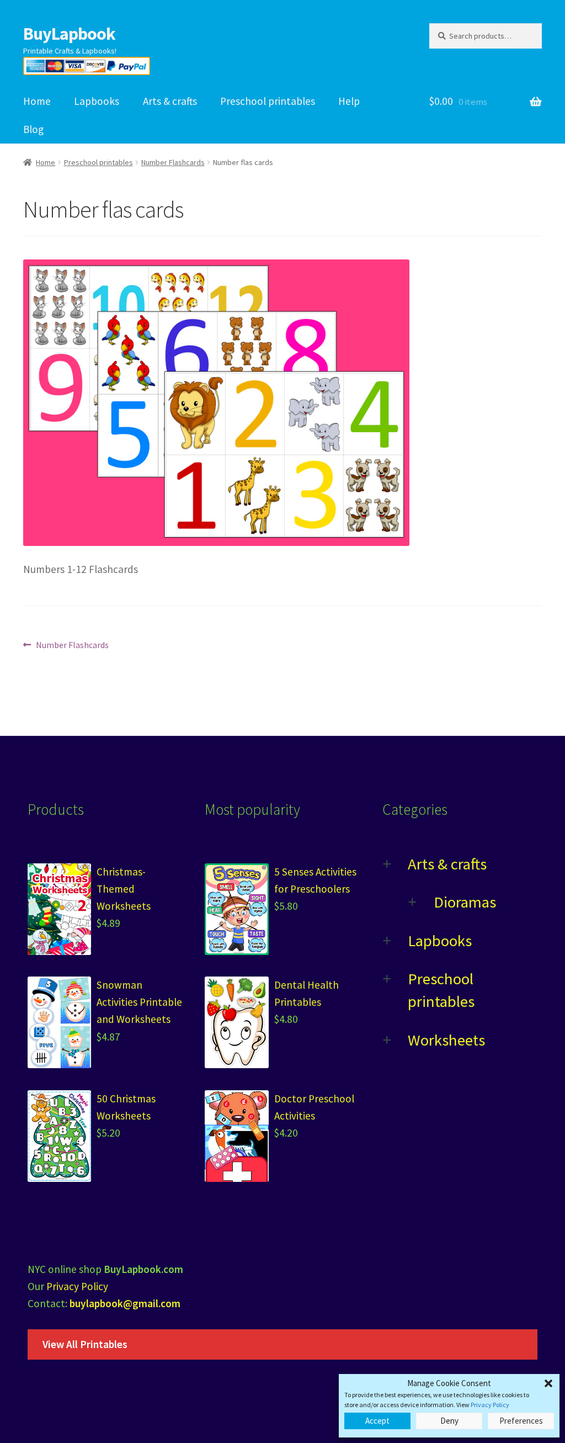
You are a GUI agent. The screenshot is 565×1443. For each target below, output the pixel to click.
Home (37, 101)
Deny (449, 1420)
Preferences (521, 1420)
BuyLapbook (69, 34)
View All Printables (84, 1344)
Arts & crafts (170, 101)
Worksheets (446, 1040)
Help (349, 101)
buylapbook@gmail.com (125, 1303)
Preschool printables (267, 101)
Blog (33, 129)
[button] (548, 1383)
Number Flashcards (173, 162)
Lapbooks (96, 101)
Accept (377, 1420)
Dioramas (465, 902)
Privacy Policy (490, 1404)
